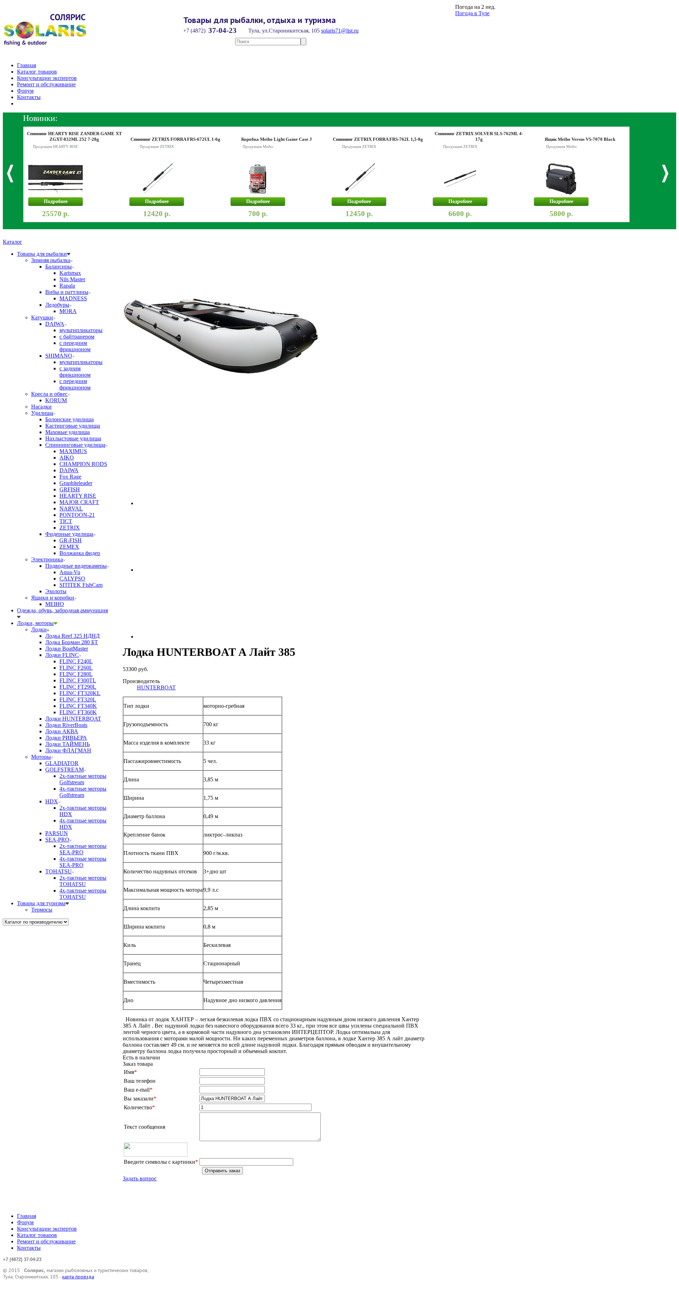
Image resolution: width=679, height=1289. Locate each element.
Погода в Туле (472, 13)
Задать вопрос (140, 1178)
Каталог (12, 242)
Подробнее (56, 201)
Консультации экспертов (47, 78)
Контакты (29, 97)
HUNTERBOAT (156, 687)
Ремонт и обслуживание (46, 84)
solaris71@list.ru (340, 31)
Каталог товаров (37, 72)
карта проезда (78, 1276)
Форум (25, 91)
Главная (26, 65)
